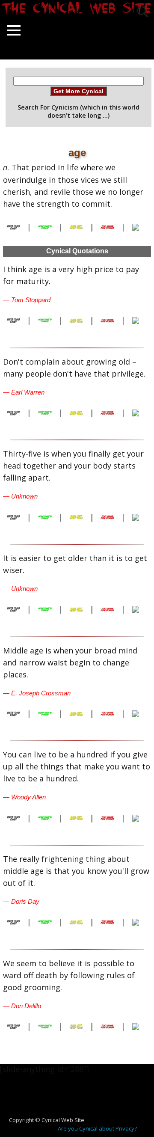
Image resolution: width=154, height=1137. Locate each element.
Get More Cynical (78, 91)
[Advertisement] (80, 1099)
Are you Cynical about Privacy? (97, 1128)
